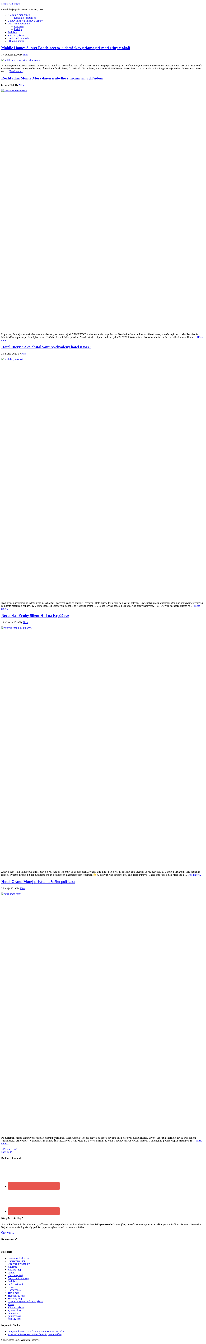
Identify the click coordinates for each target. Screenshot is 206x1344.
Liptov (11, 1272)
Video (11, 1304)
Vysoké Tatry (14, 1310)
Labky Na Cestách (10, 4)
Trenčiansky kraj (16, 1295)
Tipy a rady (13, 1292)
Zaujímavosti (14, 1316)
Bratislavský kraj (16, 1261)
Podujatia (12, 1281)
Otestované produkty (18, 1278)
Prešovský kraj (15, 1284)
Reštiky (11, 1287)
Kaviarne (12, 1266)
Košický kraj (14, 1269)
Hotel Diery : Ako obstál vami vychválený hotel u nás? (46, 347)
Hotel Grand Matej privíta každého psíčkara (38, 881)
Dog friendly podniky (19, 1263)
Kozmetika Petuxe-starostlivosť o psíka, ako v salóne (34, 1334)
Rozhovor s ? (14, 1290)
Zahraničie (13, 1313)
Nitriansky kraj (15, 1275)
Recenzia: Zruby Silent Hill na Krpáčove (35, 615)
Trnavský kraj (15, 1298)
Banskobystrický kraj (18, 1258)
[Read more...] (16, 71)
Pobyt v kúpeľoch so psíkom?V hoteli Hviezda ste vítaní (36, 1331)
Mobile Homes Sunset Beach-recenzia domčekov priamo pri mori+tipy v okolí (65, 48)
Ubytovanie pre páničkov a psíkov (25, 1301)
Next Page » (7, 1152)
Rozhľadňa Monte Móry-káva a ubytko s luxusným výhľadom (52, 78)
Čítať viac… (7, 1232)
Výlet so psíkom (16, 1307)
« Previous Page (9, 1149)
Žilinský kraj (14, 1318)
